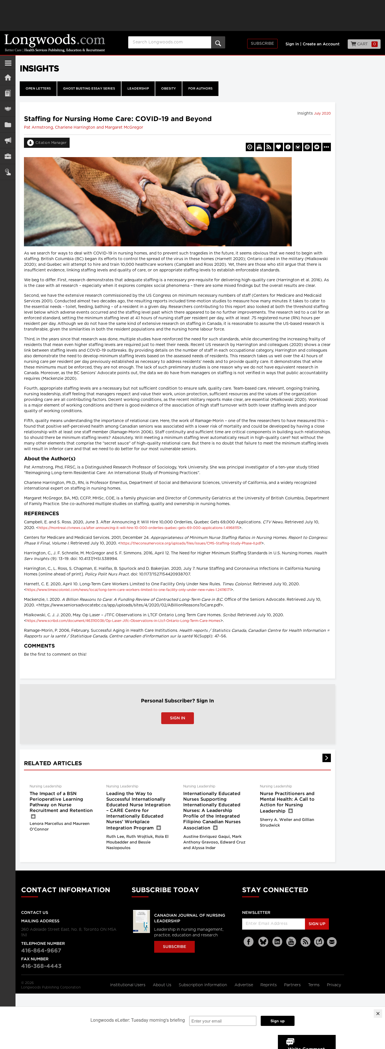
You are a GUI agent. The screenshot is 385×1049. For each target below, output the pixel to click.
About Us (162, 985)
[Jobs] (8, 156)
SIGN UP (317, 924)
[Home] (8, 77)
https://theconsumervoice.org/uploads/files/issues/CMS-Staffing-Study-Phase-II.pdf (191, 543)
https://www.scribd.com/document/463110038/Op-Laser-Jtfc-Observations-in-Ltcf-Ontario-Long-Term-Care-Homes (123, 620)
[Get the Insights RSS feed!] (269, 147)
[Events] (8, 109)
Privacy (334, 985)
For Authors (200, 88)
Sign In (177, 718)
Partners (293, 985)
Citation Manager (51, 142)
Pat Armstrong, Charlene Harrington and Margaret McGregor (83, 128)
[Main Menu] (8, 65)
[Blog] (319, 945)
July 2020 (322, 113)
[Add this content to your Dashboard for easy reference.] (279, 147)
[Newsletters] (332, 942)
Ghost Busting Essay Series (89, 88)
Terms (314, 985)
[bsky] (263, 942)
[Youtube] (291, 942)
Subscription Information (203, 985)
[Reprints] (250, 147)
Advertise (244, 985)
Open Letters (38, 88)
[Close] (378, 1013)
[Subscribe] (8, 172)
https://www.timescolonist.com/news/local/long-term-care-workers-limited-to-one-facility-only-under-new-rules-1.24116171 (128, 590)
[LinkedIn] (277, 942)
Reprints (269, 985)
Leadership (138, 88)
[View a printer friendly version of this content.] (259, 147)
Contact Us (34, 912)
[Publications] (8, 124)
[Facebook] (249, 942)
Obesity (168, 88)
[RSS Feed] (305, 942)
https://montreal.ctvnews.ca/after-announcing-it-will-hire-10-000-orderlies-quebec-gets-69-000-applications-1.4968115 (139, 528)
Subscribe (262, 44)
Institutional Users (128, 985)
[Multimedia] (8, 140)
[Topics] (8, 93)
